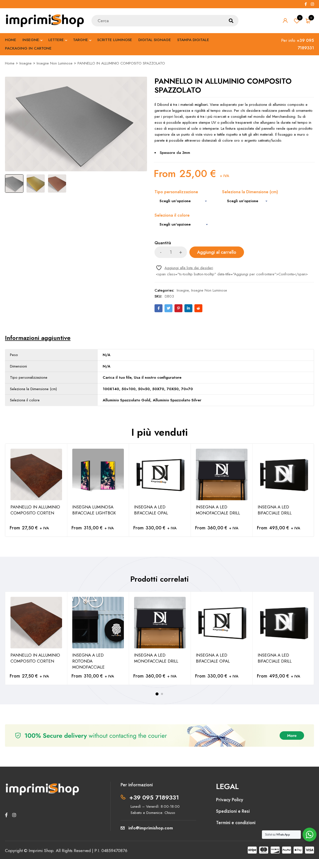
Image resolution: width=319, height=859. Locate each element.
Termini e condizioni (235, 822)
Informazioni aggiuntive (38, 338)
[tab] (38, 338)
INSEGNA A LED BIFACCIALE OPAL (151, 510)
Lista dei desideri (300, 18)
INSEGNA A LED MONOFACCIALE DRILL (218, 510)
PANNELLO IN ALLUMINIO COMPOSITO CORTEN (35, 510)
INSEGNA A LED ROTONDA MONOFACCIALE (88, 661)
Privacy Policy (229, 800)
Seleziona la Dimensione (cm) (250, 192)
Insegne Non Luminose (55, 63)
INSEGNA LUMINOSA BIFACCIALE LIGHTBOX (94, 510)
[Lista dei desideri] (184, 268)
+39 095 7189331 (154, 797)
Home (9, 63)
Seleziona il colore (172, 215)
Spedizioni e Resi (233, 811)
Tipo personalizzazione (176, 192)
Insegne (25, 63)
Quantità (163, 243)
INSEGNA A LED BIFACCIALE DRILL (275, 510)
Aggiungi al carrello (216, 252)
